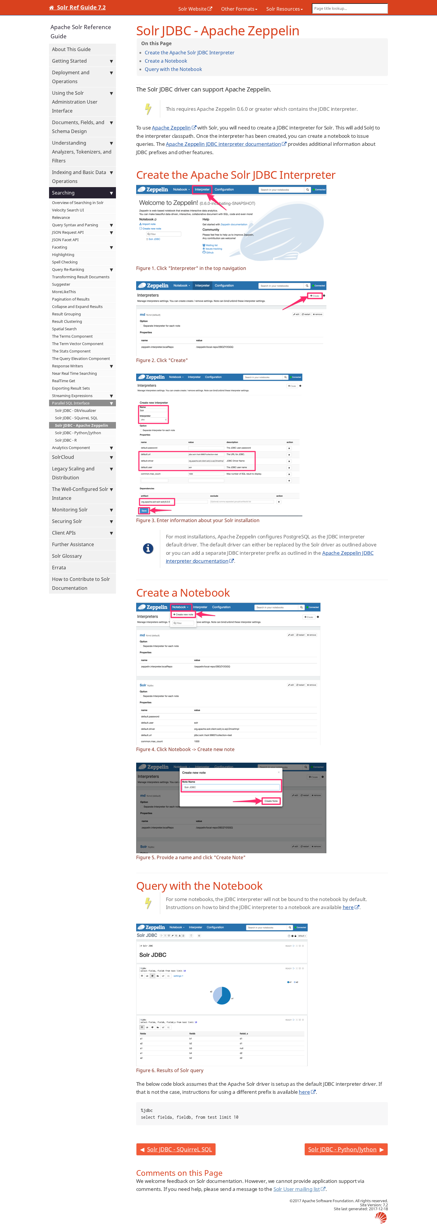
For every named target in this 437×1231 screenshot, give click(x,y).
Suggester (61, 284)
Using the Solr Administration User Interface (75, 102)
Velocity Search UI (68, 210)
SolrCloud (63, 457)
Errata (59, 567)
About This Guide (71, 49)
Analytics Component (71, 447)
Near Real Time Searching (74, 373)
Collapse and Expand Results (77, 306)
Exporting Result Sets (71, 388)
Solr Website (192, 9)
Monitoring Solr (70, 509)
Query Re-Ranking (68, 269)
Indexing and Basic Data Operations (79, 176)
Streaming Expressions (72, 395)
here (348, 907)
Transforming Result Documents (80, 276)
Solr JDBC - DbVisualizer (75, 410)
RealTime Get (63, 380)
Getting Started (69, 61)
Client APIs (64, 533)
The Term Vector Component (77, 343)
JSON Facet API (65, 239)
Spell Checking (65, 262)
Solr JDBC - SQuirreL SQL (76, 418)
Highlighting (63, 254)
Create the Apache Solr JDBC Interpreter (190, 52)
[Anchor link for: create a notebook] (189, 60)
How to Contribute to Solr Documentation (81, 583)
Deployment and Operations (70, 77)
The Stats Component (71, 351)
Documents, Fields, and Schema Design (78, 127)
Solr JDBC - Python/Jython (78, 432)
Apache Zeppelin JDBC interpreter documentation (223, 143)
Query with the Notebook (173, 69)
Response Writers (67, 366)
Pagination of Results (70, 299)
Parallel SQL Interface (70, 403)
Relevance (61, 217)
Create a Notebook (166, 61)
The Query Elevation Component (81, 358)
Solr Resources (283, 9)
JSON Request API (68, 232)
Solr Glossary (67, 556)
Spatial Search (64, 328)
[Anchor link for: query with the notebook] (204, 69)
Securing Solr (67, 521)
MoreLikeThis (64, 291)
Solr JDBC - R (66, 440)
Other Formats (237, 9)
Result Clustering (67, 321)
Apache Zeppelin (171, 127)
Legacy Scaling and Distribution (73, 473)
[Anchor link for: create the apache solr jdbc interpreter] (237, 52)
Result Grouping (66, 314)
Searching (63, 192)
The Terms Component (72, 336)
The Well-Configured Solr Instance (80, 493)
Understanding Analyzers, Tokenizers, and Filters (81, 152)
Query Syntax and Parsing (75, 224)
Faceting (59, 247)
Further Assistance (73, 544)
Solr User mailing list (296, 1189)
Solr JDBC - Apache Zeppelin (81, 425)
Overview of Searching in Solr (77, 202)
